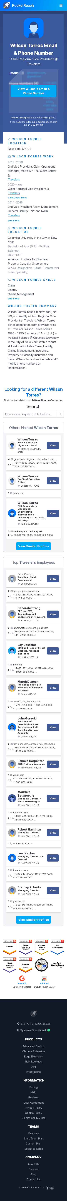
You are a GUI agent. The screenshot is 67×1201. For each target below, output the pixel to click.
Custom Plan (33, 1143)
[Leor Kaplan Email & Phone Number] (12, 858)
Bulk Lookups (33, 1061)
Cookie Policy (33, 1113)
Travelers (33, 64)
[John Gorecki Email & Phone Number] (12, 727)
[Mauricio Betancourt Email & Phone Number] (12, 798)
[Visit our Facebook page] (47, 1188)
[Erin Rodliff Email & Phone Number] (12, 579)
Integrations (33, 1071)
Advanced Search (33, 1046)
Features (33, 1133)
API (33, 1066)
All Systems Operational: (32, 1030)
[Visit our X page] (52, 1188)
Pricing (33, 1087)
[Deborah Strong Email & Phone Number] (12, 614)
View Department (17, 197)
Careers (33, 1169)
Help (33, 1092)
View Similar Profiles (33, 546)
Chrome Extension (33, 1051)
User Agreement (33, 1102)
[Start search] (60, 414)
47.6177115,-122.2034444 (35, 1024)
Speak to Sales (33, 1148)
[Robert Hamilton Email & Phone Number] (12, 833)
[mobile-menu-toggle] (61, 5)
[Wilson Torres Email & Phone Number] (34, 28)
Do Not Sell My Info (33, 1118)
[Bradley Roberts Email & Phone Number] (12, 890)
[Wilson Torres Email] (12, 481)
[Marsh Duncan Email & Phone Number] (12, 688)
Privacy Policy (33, 1107)
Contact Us (34, 1179)
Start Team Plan (33, 1138)
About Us (33, 1164)
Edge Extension (33, 1056)
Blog (33, 1174)
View (53, 445)
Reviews (33, 1097)
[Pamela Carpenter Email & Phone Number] (12, 764)
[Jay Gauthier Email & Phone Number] (12, 651)
